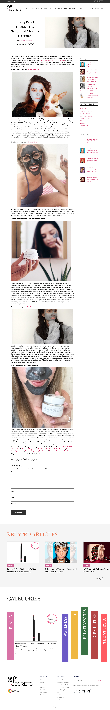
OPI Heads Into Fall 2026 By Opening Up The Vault (92, 72)
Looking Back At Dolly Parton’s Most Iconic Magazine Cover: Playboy (92, 160)
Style (40, 8)
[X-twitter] (79, 691)
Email (13, 497)
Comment (14, 472)
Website (13, 503)
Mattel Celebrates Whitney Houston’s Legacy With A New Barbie (92, 170)
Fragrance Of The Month (86, 111)
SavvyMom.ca (83, 128)
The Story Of (89, 8)
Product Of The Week (85, 114)
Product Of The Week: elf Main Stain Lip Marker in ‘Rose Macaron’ (92, 141)
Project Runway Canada (86, 116)
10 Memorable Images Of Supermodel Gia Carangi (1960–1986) (92, 79)
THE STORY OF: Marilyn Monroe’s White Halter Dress (92, 96)
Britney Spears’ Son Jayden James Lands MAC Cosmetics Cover (92, 65)
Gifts (81, 121)
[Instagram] (84, 691)
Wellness (56, 8)
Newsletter (82, 123)
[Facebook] (74, 691)
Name (13, 491)
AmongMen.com (84, 125)
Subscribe (98, 680)
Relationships (66, 8)
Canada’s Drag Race (85, 118)
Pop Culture (47, 8)
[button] (18, 44)
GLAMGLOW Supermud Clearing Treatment (52, 60)
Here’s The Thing (77, 8)
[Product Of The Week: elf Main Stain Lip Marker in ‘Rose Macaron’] (23, 552)
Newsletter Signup (11, 1)
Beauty (34, 8)
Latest (28, 8)
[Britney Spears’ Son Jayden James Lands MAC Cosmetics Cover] (61, 552)
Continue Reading (20, 654)
